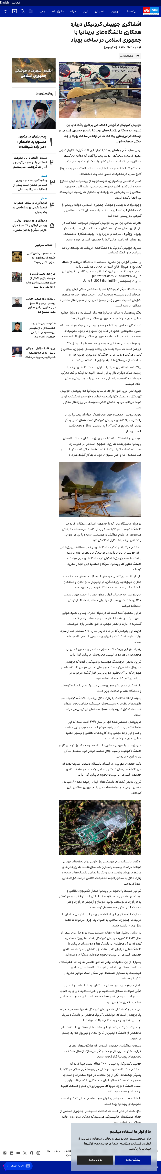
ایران (85, 11)
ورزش (57, 1151)
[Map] (31, 11)
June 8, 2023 (92, 281)
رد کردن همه (95, 1160)
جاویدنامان (39, 11)
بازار (48, 1151)
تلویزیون (116, 11)
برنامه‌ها (131, 11)
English (4, 3)
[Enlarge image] (100, 489)
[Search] (22, 11)
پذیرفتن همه (133, 1160)
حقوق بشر (58, 11)
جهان (73, 11)
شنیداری (99, 11)
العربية (16, 3)
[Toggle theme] (5, 11)
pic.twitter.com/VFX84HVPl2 (112, 276)
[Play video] (14, 11)
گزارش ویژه (67, 1153)
